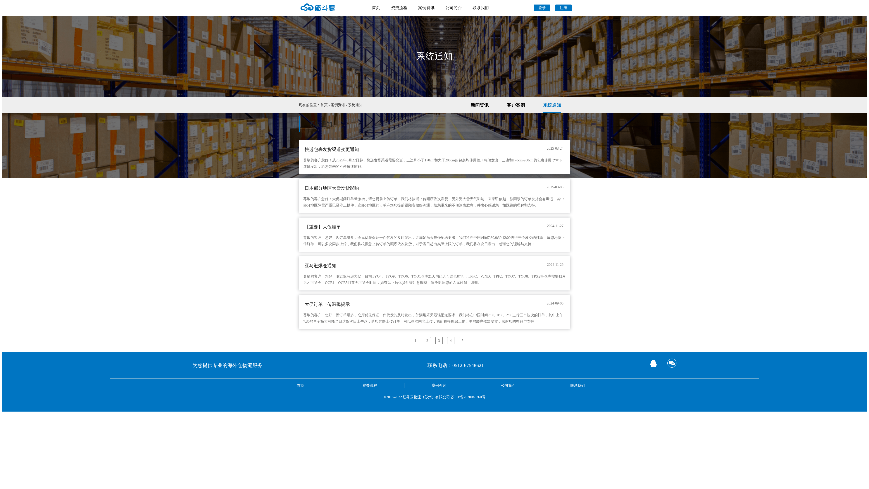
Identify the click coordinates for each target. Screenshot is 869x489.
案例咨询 (439, 385)
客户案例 (516, 105)
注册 (563, 8)
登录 (542, 8)
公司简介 (453, 7)
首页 (376, 7)
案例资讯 (426, 7)
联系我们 (481, 7)
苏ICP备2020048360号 (468, 397)
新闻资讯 (480, 105)
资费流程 (399, 7)
